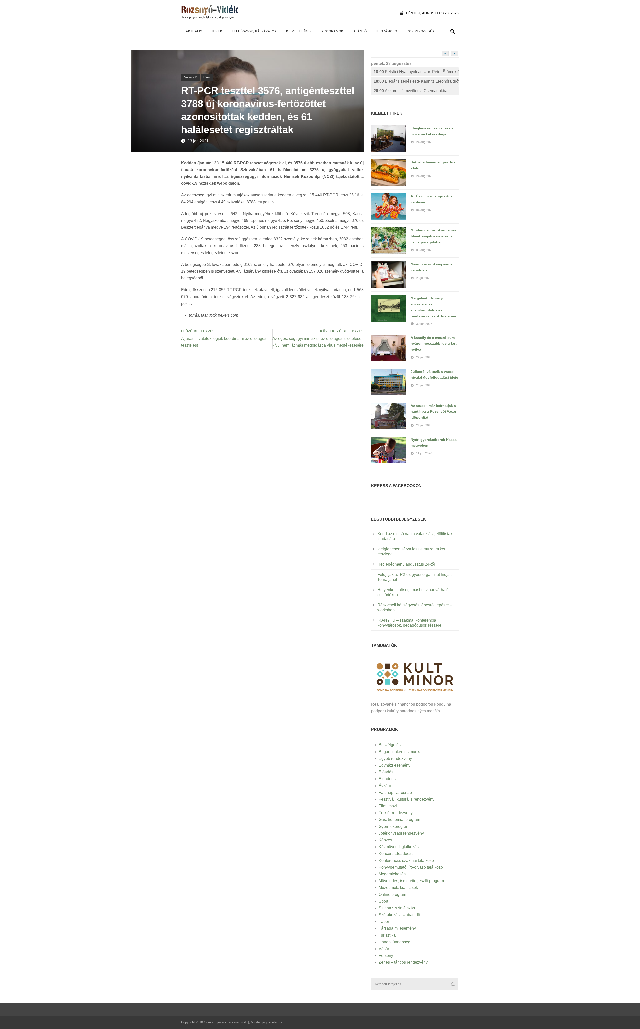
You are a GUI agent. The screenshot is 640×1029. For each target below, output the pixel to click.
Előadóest (388, 779)
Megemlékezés (392, 874)
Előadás (386, 772)
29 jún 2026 (424, 357)
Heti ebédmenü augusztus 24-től (406, 564)
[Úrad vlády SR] (415, 676)
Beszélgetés (390, 745)
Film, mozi (388, 806)
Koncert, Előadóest (395, 854)
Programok (333, 31)
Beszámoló (386, 31)
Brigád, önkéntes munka (400, 752)
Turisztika (387, 935)
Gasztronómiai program (399, 820)
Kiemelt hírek (299, 31)
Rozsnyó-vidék (421, 31)
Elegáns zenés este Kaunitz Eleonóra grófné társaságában (416, 81)
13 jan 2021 (198, 141)
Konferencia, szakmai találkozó (406, 860)
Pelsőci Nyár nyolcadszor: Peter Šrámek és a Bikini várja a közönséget (416, 72)
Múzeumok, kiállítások (398, 888)
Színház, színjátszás (397, 908)
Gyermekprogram (394, 826)
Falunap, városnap (395, 792)
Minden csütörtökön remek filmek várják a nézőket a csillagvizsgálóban (434, 236)
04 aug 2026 (425, 210)
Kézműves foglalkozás (399, 847)
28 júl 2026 (424, 278)
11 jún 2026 (424, 453)
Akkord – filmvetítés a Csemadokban (412, 91)
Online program (392, 894)
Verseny (386, 956)
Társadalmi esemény (397, 928)
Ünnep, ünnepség (394, 942)
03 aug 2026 (425, 250)
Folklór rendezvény (396, 813)
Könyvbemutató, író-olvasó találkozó (411, 867)
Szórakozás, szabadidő (399, 915)
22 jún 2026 (424, 425)
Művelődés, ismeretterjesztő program (411, 881)
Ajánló (360, 31)
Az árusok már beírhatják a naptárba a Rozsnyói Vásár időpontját (433, 412)
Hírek (217, 31)
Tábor (384, 922)
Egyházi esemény (394, 765)
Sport (383, 901)
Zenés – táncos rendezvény (403, 962)
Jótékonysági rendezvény (401, 833)
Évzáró (385, 786)
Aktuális (194, 31)
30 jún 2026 (424, 324)
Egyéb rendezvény (395, 758)
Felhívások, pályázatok (254, 31)
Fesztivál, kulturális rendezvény (406, 799)
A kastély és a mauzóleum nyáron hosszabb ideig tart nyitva (434, 344)
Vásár (384, 949)
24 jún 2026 (424, 385)
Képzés (385, 840)
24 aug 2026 (425, 142)
